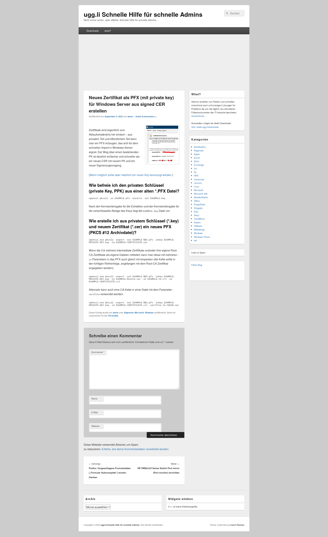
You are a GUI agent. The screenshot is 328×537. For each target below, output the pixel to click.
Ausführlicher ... (199, 116)
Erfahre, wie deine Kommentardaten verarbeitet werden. (135, 449)
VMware (198, 226)
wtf (195, 240)
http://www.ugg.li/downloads (205, 127)
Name (94, 398)
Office (197, 200)
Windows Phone (202, 236)
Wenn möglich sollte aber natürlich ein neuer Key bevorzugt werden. (131, 175)
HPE (196, 175)
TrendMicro (199, 218)
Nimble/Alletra (201, 197)
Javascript (199, 179)
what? (108, 30)
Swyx (196, 215)
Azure (197, 157)
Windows (149, 312)
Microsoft (139, 312)
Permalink (113, 315)
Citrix (196, 161)
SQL (196, 211)
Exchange (199, 164)
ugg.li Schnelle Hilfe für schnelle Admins (143, 14)
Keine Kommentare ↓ (146, 116)
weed (130, 116)
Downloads (93, 30)
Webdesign (199, 229)
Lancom (198, 183)
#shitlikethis (200, 147)
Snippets (198, 208)
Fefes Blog (196, 264)
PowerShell (199, 204)
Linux (196, 186)
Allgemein (129, 312)
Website (95, 426)
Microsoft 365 (200, 193)
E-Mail (94, 412)
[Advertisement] (164, 60)
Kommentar (97, 352)
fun (195, 168)
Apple (197, 154)
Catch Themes (237, 524)
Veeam (197, 222)
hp (195, 172)
